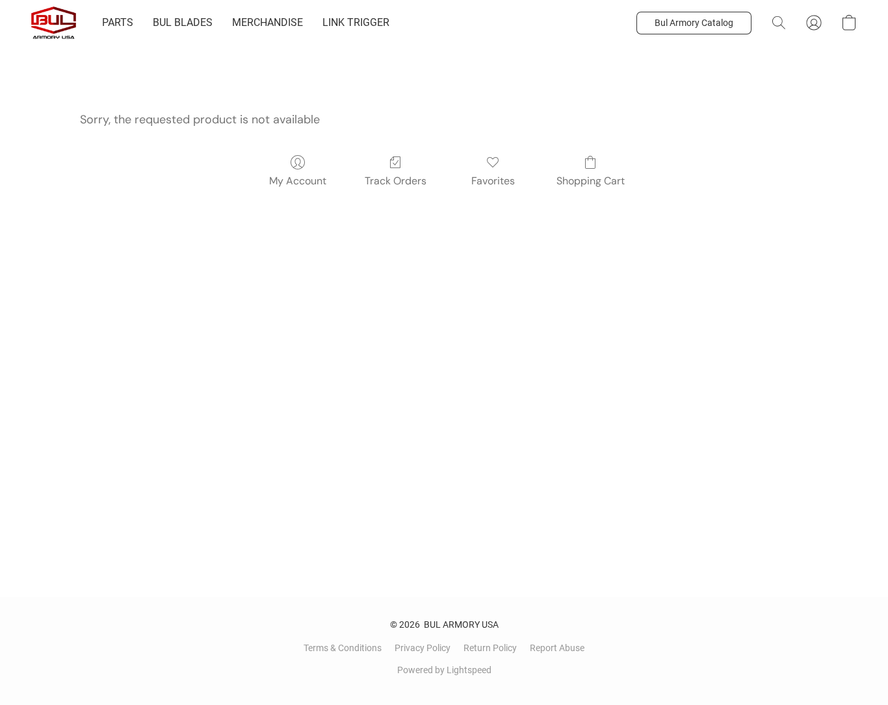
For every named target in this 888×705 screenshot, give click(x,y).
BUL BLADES (183, 22)
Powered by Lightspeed (444, 670)
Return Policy (490, 648)
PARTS (117, 22)
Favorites (493, 181)
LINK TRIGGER (355, 22)
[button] (53, 22)
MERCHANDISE (267, 22)
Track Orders (395, 181)
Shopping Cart (590, 181)
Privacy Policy (423, 648)
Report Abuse (557, 648)
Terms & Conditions (343, 648)
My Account (297, 181)
